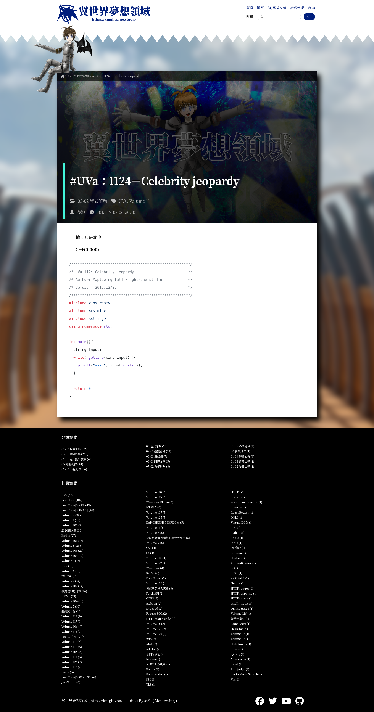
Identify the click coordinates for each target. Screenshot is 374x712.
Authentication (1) (243, 563)
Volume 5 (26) (71, 545)
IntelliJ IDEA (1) (241, 603)
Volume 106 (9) (71, 626)
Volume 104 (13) (72, 601)
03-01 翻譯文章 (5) (158, 461)
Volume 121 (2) (156, 629)
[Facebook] (259, 700)
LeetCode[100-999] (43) (77, 510)
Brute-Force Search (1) (246, 674)
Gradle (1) (238, 583)
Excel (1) (236, 664)
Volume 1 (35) (70, 520)
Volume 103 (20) (72, 550)
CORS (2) (152, 598)
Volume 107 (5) (156, 512)
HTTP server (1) (242, 598)
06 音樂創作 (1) (240, 451)
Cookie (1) (238, 558)
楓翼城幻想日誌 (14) (74, 591)
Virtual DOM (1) (242, 522)
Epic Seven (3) (156, 578)
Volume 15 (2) (155, 624)
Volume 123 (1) (241, 639)
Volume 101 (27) (72, 540)
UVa (122, 201)
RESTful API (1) (241, 578)
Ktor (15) (67, 566)
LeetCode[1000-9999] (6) (78, 677)
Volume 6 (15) (71, 571)
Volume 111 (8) (71, 642)
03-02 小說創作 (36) (74, 469)
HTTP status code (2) (160, 619)
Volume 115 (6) (156, 497)
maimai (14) (69, 576)
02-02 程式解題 (78, 76)
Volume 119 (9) (71, 616)
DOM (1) (236, 517)
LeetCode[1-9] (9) (73, 637)
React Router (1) (242, 512)
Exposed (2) (154, 608)
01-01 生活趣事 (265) (74, 454)
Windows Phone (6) (159, 502)
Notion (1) (153, 659)
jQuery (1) (237, 654)
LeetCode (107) (71, 500)
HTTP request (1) (243, 588)
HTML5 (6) (153, 507)
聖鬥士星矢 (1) (240, 619)
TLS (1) (151, 684)
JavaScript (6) (70, 682)
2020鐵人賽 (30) (71, 530)
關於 (260, 7)
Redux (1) (152, 669)
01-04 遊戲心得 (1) (242, 456)
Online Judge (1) (242, 608)
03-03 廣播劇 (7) (156, 456)
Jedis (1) (236, 543)
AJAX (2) (151, 644)
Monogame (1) (240, 659)
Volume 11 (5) (155, 528)
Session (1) (238, 553)
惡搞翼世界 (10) (71, 611)
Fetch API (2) (154, 593)
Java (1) (235, 528)
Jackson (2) (153, 603)
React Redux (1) (157, 674)
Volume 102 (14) (72, 586)
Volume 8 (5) (155, 532)
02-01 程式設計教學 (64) (77, 459)
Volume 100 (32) (72, 525)
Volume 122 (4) (156, 563)
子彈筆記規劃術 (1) (158, 664)
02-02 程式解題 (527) (75, 449)
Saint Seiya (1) (240, 624)
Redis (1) (237, 538)
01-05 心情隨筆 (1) (242, 446)
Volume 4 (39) (71, 515)
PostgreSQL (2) (156, 613)
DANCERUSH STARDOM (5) (165, 522)
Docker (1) (238, 548)
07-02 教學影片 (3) (158, 466)
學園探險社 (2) (155, 654)
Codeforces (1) (241, 644)
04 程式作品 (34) (157, 446)
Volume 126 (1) (241, 613)
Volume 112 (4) (156, 558)
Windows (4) (155, 568)
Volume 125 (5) (156, 517)
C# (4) (150, 553)
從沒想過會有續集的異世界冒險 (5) (168, 538)
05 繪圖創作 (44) (72, 464)
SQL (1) (236, 568)
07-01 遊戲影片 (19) (158, 451)
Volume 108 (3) (156, 583)
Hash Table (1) (241, 629)
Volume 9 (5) (155, 543)
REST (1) (236, 573)
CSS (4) (151, 548)
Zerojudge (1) (240, 669)
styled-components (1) (246, 502)
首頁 (249, 7)
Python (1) (237, 532)
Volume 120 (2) (156, 634)
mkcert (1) (238, 497)
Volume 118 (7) (71, 667)
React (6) (67, 672)
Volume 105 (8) (71, 652)
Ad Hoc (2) (153, 649)
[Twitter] (272, 700)
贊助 (311, 7)
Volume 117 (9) (71, 621)
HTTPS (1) (238, 492)
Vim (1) (235, 679)
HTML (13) (68, 596)
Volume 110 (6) (156, 492)
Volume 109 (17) (72, 556)
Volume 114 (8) (71, 657)
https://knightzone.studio (113, 700)
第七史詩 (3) (154, 573)
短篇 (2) (151, 639)
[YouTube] (286, 700)
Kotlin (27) (68, 535)
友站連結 (297, 7)
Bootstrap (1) (240, 507)
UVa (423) (68, 495)
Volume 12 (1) (240, 634)
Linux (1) (237, 649)
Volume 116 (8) (71, 647)
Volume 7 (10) (70, 606)
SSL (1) (150, 679)
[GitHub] (299, 700)
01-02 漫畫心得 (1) (242, 466)
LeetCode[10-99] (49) (76, 505)
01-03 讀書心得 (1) (242, 461)
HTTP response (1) (244, 593)
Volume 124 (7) (71, 662)
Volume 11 (139, 201)
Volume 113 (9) (71, 632)
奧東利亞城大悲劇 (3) (159, 588)
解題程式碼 (277, 7)
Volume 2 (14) (70, 581)
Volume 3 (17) (70, 561)
